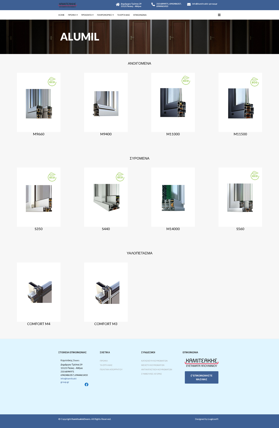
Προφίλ (104, 360)
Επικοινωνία (139, 15)
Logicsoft (213, 419)
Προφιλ (72, 15)
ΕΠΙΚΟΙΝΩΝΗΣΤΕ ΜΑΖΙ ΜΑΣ (202, 377)
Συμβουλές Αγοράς (151, 374)
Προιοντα (86, 15)
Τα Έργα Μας (106, 365)
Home (61, 15)
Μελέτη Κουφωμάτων (152, 365)
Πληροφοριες (104, 15)
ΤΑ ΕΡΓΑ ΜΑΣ (123, 15)
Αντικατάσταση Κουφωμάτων (156, 369)
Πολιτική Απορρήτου (111, 369)
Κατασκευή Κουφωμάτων (154, 360)
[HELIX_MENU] (219, 14)
